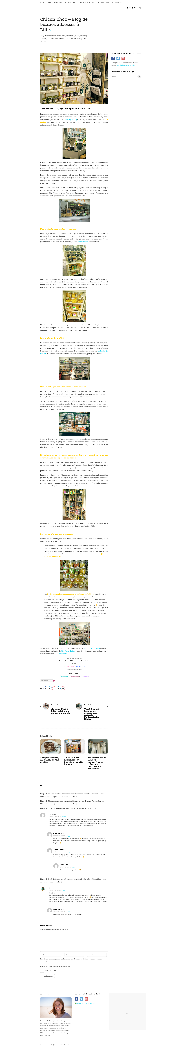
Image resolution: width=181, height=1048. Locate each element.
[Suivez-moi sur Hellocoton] (85, 1003)
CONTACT (117, 3)
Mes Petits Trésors (68, 651)
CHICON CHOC (103, 3)
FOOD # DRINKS (55, 3)
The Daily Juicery (70, 119)
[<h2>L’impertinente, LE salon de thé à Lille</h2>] (50, 746)
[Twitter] (130, 7)
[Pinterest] (135, 7)
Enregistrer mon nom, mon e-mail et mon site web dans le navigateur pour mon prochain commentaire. (71, 960)
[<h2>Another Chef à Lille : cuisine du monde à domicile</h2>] (46, 706)
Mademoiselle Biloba (91, 648)
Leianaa (52, 814)
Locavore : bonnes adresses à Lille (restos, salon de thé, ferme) (72, 808)
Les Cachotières (60, 654)
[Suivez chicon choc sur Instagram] (123, 58)
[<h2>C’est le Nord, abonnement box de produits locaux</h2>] (74, 746)
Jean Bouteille (82, 242)
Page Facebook (68, 666)
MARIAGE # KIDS (87, 3)
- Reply (63, 816)
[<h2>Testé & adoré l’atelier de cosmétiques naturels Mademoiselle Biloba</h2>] (79, 706)
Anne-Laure (58, 850)
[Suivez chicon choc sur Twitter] (118, 58)
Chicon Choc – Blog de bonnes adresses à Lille (64, 24)
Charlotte (57, 833)
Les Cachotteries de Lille (126, 65)
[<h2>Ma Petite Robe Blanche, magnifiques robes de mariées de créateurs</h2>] (98, 746)
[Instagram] (132, 7)
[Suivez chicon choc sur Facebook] (113, 58)
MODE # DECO (71, 3)
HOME (43, 3)
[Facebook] (127, 7)
